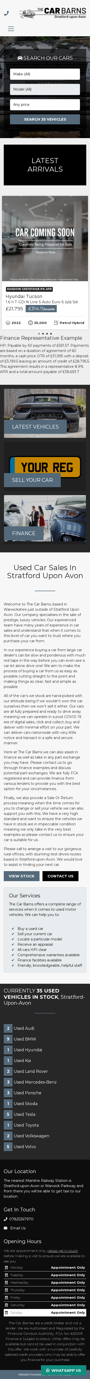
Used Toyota (23, 1125)
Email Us (17, 1228)
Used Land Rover (27, 1071)
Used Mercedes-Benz (32, 1082)
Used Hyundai (24, 1050)
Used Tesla (21, 1114)
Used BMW (21, 1039)
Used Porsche (24, 1093)
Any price (21, 104)
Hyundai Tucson (42, 299)
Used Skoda (22, 1103)
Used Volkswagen (28, 1136)
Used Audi (20, 1028)
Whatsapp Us (65, 1370)
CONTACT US (61, 876)
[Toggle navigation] (11, 29)
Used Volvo (21, 1146)
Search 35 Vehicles (45, 119)
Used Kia (19, 1060)
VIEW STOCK (21, 876)
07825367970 (21, 1219)
